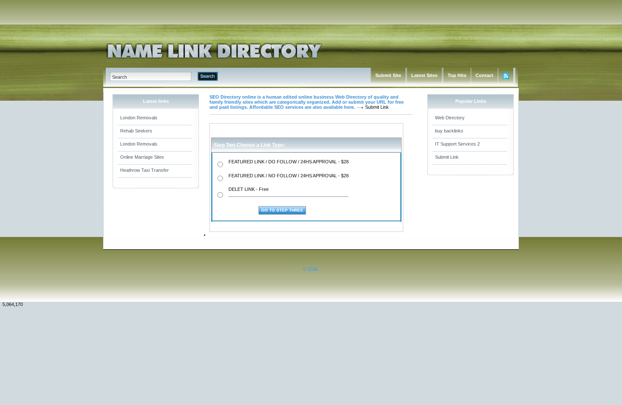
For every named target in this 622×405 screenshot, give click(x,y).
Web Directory (450, 117)
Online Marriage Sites (142, 157)
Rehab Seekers (136, 130)
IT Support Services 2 (457, 143)
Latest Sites (424, 75)
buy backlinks (449, 130)
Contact (484, 75)
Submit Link (447, 157)
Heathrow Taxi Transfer (144, 170)
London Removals (138, 117)
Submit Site (388, 75)
